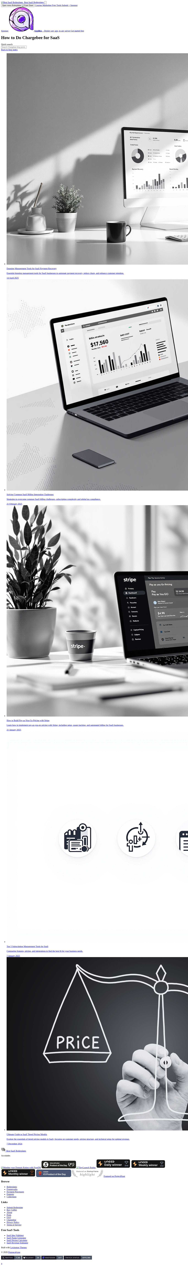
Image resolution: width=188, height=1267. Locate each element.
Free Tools (57, 5)
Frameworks (12, 1189)
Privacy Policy (13, 1222)
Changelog (11, 1220)
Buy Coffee (12, 1210)
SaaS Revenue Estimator (17, 1243)
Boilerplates (12, 5)
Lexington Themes (18, 1247)
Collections (11, 1197)
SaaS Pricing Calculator (17, 1240)
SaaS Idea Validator (15, 1235)
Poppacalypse (14, 1252)
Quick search (7, 44)
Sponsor (73, 5)
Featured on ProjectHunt (114, 1176)
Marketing (47, 5)
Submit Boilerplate (15, 1207)
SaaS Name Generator (16, 1238)
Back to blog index (9, 50)
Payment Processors (15, 1192)
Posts (9, 1215)
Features (10, 1194)
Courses (39, 5)
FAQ (9, 1217)
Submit (66, 5)
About (9, 1212)
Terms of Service (14, 1225)
